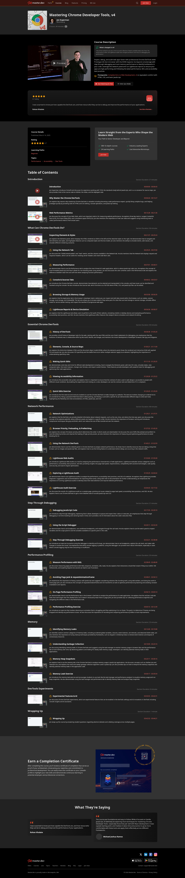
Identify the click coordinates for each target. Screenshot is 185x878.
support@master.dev (150, 866)
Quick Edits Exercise (62, 391)
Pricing (84, 3)
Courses (58, 3)
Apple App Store (137, 860)
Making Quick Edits (61, 361)
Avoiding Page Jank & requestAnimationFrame (73, 577)
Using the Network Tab (63, 250)
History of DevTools (61, 332)
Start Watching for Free (105, 84)
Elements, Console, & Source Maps (68, 346)
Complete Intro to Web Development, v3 (122, 75)
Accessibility (48, 161)
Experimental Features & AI (65, 696)
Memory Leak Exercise (63, 673)
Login (155, 3)
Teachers (55, 866)
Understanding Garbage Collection (68, 644)
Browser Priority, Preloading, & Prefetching (72, 428)
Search (137, 3)
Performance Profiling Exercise (66, 607)
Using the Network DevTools (65, 443)
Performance (36, 161)
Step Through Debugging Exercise (68, 540)
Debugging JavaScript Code (65, 510)
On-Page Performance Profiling (67, 592)
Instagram (155, 854)
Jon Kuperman (63, 20)
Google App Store (150, 860)
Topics (48, 866)
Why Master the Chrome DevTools (64, 198)
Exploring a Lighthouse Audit (66, 473)
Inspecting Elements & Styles (62, 235)
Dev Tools (58, 161)
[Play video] (59, 63)
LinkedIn (145, 854)
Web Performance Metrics (61, 213)
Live (42, 866)
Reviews (63, 866)
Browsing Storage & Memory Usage (69, 294)
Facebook (150, 854)
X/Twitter (141, 854)
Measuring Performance (63, 265)
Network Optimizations (63, 413)
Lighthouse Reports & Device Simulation (71, 309)
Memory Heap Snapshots (64, 659)
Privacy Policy (153, 872)
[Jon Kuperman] (52, 21)
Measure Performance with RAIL (67, 562)
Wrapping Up (59, 718)
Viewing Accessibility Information (68, 376)
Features (75, 3)
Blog (66, 3)
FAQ (74, 866)
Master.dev (36, 2)
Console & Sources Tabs (63, 279)
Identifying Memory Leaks (65, 629)
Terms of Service (142, 872)
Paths (50, 3)
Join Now (146, 3)
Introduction (55, 186)
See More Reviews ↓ (146, 109)
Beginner (34, 153)
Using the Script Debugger (64, 525)
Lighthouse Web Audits (63, 458)
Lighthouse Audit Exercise (64, 488)
